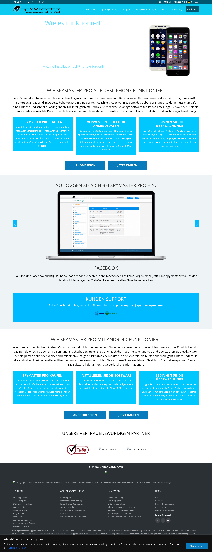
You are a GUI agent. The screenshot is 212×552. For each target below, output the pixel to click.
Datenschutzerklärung (164, 504)
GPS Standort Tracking (22, 504)
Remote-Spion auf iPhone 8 (119, 513)
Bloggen (127, 9)
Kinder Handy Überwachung (72, 504)
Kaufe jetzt (192, 9)
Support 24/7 (165, 2)
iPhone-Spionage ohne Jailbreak (121, 507)
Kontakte (159, 500)
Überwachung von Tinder (23, 520)
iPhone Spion (85, 165)
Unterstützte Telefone (117, 504)
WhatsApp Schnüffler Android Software (124, 516)
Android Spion (85, 415)
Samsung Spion (114, 500)
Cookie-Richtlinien (17, 547)
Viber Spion (17, 516)
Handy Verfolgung (115, 497)
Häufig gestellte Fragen (146, 9)
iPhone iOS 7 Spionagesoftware (121, 510)
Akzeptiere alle (197, 546)
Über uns (64, 513)
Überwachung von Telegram (25, 523)
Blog (157, 497)
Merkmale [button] (91, 9)
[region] (106, 543)
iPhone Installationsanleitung (72, 510)
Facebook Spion (19, 500)
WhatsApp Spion (20, 497)
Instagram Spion (20, 510)
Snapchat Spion (19, 507)
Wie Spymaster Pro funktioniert (73, 516)
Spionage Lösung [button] (109, 9)
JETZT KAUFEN (127, 165)
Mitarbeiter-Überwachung (71, 500)
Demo (163, 9)
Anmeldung (179, 2)
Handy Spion (65, 497)
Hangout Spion (19, 513)
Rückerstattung (162, 507)
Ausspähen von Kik (21, 526)
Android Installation (68, 507)
